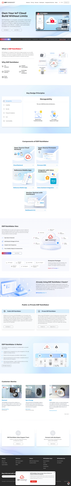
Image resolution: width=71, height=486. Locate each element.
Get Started (6, 30)
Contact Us (66, 2)
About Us (3, 461)
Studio (44, 468)
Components (45, 466)
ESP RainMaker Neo (40, 292)
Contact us (18, 443)
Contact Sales (4, 462)
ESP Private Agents (19, 461)
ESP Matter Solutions (7, 365)
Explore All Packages (53, 268)
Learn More (16, 30)
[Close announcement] (54, 472)
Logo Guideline (5, 464)
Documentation (46, 461)
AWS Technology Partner (34, 461)
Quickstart (45, 464)
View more (66, 414)
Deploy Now (6, 253)
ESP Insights (18, 462)
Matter (17, 464)
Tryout (44, 462)
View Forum (53, 443)
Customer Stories (32, 462)
